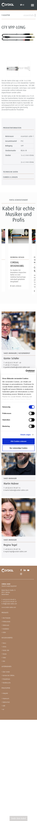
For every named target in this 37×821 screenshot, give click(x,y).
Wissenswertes (7, 638)
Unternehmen (6, 666)
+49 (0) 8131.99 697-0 (9, 599)
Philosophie (6, 688)
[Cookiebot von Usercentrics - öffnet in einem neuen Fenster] (26, 371)
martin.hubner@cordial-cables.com (16, 490)
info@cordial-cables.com (10, 604)
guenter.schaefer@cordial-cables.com (17, 367)
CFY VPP (31, 85)
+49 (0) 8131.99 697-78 (12, 549)
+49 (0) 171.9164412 (11, 365)
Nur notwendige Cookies (18, 448)
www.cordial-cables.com (9, 607)
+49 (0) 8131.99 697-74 (12, 488)
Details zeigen (25, 435)
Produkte (5, 612)
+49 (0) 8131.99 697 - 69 (13, 363)
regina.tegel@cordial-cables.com (16, 551)
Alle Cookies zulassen (18, 441)
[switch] (32, 413)
